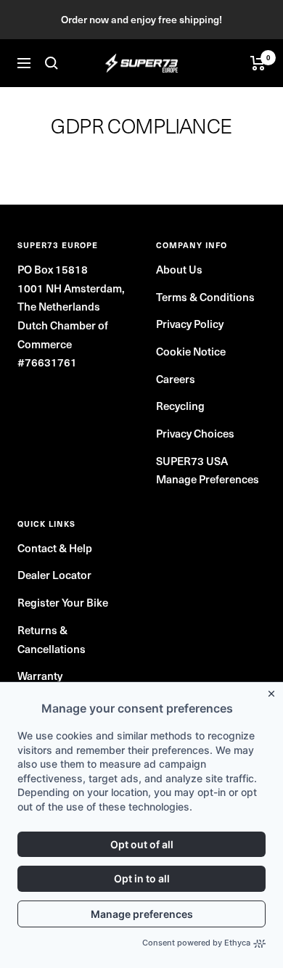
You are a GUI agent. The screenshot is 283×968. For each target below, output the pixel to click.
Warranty (39, 676)
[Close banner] (274, 691)
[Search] (51, 63)
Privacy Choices (195, 433)
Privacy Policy (189, 324)
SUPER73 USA (192, 461)
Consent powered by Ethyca (196, 943)
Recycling (180, 406)
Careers (175, 379)
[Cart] (258, 63)
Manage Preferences (207, 479)
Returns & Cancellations (51, 639)
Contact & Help (54, 548)
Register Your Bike (62, 602)
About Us (179, 269)
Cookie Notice (191, 351)
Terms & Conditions (205, 297)
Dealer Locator (54, 575)
